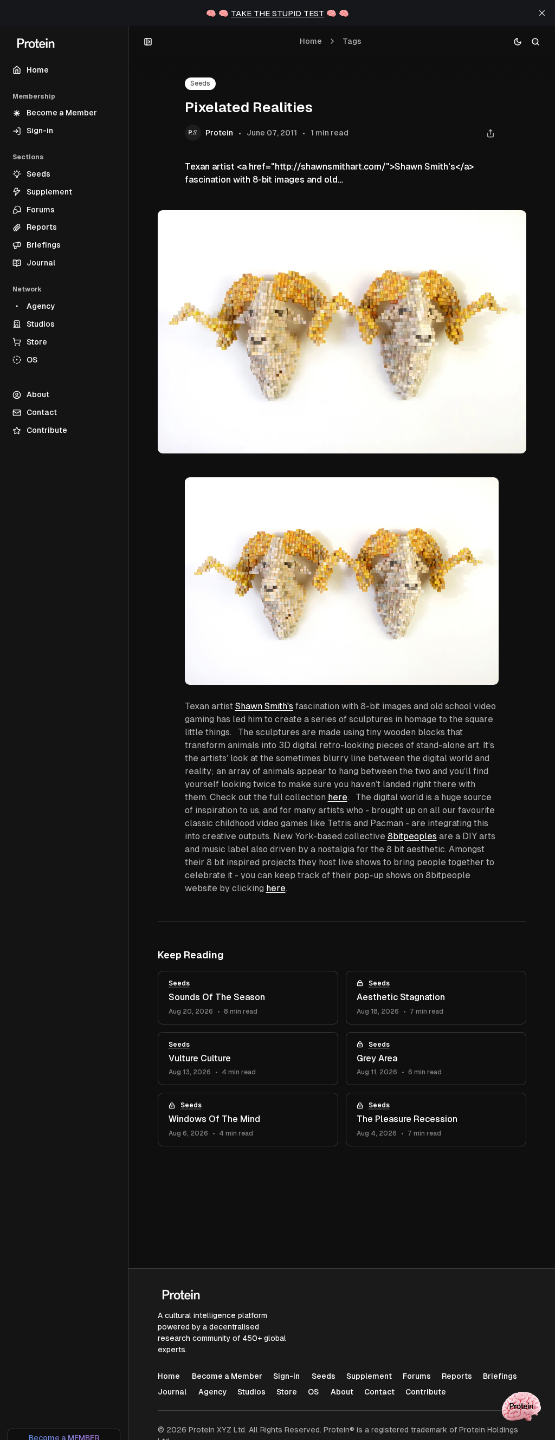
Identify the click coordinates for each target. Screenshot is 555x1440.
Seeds (200, 83)
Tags (352, 41)
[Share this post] (490, 133)
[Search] (535, 41)
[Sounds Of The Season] (248, 997)
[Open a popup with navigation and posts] (148, 41)
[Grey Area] (436, 1059)
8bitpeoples (412, 836)
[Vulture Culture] (248, 1059)
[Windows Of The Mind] (248, 1119)
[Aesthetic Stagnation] (436, 997)
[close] (542, 13)
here (337, 797)
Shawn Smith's (264, 706)
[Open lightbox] (485, 491)
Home (311, 41)
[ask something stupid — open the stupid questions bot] (521, 1406)
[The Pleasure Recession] (436, 1119)
